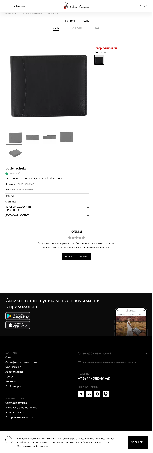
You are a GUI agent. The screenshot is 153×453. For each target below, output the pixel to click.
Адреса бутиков (14, 371)
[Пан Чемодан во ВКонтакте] (89, 394)
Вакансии (10, 381)
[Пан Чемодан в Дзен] (97, 394)
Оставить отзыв (76, 256)
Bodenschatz (52, 13)
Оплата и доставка (16, 402)
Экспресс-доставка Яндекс (21, 407)
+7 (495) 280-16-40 (94, 378)
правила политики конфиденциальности (115, 362)
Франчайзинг (13, 367)
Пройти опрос (13, 386)
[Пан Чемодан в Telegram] (81, 394)
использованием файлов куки (33, 446)
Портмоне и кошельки (32, 13)
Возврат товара (14, 412)
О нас (8, 357)
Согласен (138, 442)
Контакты (10, 376)
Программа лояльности (19, 417)
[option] (47, 85)
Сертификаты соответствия (21, 362)
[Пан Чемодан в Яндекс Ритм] (106, 394)
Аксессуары (10, 13)
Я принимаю (109, 362)
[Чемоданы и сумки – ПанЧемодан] (76, 5)
